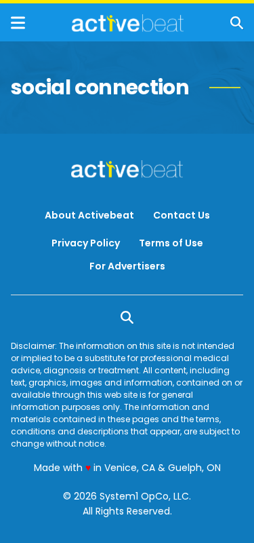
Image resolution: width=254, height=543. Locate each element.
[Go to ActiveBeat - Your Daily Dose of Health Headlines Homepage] (128, 23)
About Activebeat (89, 215)
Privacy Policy (85, 243)
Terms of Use (171, 243)
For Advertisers (127, 266)
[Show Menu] (18, 22)
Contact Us (181, 215)
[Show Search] (236, 22)
